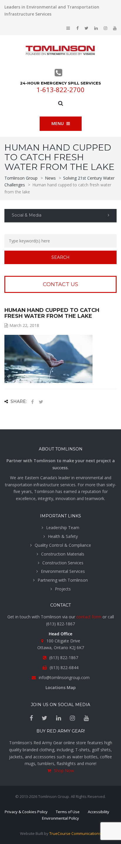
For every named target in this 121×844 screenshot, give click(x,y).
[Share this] (32, 402)
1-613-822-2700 (60, 89)
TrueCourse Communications (75, 833)
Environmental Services (63, 571)
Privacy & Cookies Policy (26, 811)
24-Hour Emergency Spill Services (60, 83)
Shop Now (64, 770)
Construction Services (62, 563)
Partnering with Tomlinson (63, 580)
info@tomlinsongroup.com (64, 677)
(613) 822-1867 (60, 624)
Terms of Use (68, 811)
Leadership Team (62, 527)
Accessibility (98, 811)
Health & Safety (63, 536)
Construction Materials (62, 554)
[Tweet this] (41, 402)
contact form (88, 617)
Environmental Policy (60, 818)
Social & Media (26, 215)
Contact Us (60, 284)
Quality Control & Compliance (63, 545)
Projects (63, 589)
